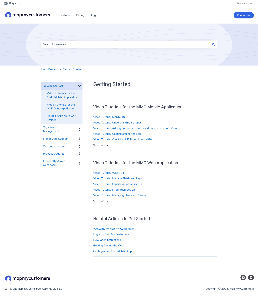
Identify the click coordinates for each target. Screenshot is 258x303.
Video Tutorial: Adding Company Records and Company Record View (135, 128)
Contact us (243, 15)
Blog (93, 15)
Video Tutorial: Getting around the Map (117, 134)
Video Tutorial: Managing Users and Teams (119, 195)
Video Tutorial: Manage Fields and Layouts (119, 178)
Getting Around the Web (108, 245)
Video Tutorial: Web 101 (108, 173)
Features (65, 15)
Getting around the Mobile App (112, 251)
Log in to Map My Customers (111, 234)
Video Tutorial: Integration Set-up (114, 190)
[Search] (213, 44)
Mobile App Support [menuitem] (55, 139)
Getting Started (72, 69)
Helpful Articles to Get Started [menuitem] (61, 118)
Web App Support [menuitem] (54, 146)
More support (245, 3)
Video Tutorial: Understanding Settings (117, 123)
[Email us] (243, 277)
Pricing (80, 15)
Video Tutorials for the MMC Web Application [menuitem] (61, 106)
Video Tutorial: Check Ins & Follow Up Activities (123, 139)
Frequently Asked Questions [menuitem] (54, 163)
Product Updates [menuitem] (53, 154)
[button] (79, 86)
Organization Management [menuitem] (51, 129)
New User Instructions (107, 240)
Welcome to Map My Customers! (113, 229)
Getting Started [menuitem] (53, 86)
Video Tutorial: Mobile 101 (110, 117)
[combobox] (125, 44)
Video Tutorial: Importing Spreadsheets (117, 184)
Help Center (48, 69)
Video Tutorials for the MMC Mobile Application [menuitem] (62, 95)
